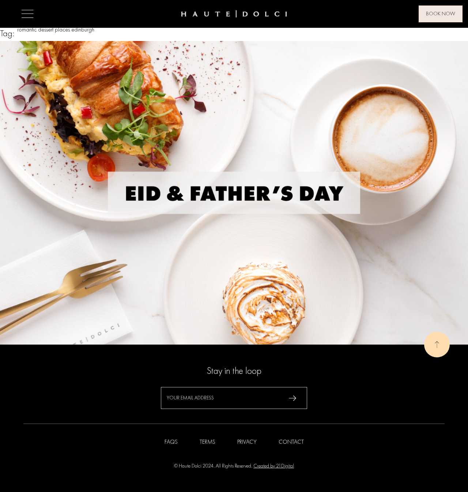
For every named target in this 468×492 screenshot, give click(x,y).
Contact (291, 442)
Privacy (247, 442)
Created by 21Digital (273, 466)
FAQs (171, 442)
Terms (207, 442)
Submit (292, 398)
